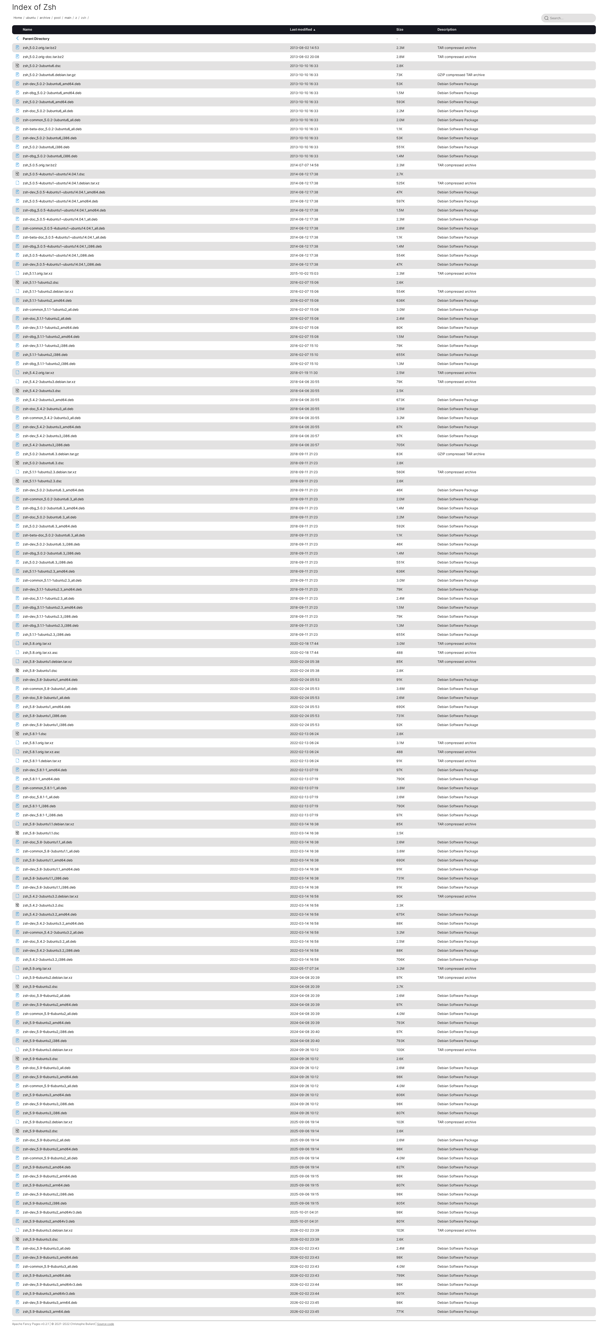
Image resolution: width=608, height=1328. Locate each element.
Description (446, 29)
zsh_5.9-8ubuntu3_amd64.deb (47, 1275)
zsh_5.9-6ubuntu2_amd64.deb (47, 1023)
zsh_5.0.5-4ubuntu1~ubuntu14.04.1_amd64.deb (60, 201)
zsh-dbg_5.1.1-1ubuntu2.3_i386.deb (51, 625)
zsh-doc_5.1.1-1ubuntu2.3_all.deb (48, 598)
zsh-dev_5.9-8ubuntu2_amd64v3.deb (52, 1212)
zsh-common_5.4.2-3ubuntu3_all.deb (52, 418)
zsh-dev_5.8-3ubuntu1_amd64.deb (50, 680)
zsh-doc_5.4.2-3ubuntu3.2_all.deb (49, 941)
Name (27, 29)
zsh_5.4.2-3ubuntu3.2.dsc (43, 905)
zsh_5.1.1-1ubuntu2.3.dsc (42, 481)
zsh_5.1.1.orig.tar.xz (37, 273)
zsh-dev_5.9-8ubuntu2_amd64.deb (50, 1149)
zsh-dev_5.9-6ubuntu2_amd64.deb (50, 1005)
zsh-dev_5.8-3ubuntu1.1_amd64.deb (51, 869)
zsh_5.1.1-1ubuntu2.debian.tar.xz (48, 291)
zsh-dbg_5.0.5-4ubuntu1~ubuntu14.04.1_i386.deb (62, 246)
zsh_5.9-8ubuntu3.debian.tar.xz (48, 1230)
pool (57, 17)
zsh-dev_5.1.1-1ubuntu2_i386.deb (49, 346)
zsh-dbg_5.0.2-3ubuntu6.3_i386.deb (52, 553)
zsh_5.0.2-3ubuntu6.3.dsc (43, 463)
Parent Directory (36, 39)
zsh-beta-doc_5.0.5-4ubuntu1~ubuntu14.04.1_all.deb (64, 237)
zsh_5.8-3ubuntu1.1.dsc (41, 833)
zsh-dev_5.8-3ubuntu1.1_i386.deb (49, 887)
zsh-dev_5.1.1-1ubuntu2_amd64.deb (51, 327)
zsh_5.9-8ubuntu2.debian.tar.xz (47, 1122)
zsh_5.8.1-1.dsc (35, 734)
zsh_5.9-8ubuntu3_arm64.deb (46, 1311)
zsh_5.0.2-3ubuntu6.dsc (42, 66)
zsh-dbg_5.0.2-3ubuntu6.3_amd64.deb (54, 508)
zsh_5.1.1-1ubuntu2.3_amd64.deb (49, 571)
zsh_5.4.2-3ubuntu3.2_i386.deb (48, 959)
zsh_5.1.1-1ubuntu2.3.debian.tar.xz (49, 472)
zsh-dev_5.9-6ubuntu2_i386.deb (48, 1032)
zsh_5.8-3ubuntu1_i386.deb (44, 716)
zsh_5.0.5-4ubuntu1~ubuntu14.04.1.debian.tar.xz (61, 183)
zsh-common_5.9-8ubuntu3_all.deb (50, 1266)
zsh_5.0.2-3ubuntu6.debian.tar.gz (49, 75)
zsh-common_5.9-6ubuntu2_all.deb (50, 1014)
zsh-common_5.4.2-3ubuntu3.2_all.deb (53, 932)
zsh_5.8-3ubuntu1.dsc (40, 671)
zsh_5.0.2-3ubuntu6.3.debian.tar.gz (51, 454)
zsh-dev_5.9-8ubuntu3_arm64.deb (50, 1302)
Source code (105, 1324)
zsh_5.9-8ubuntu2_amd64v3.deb (49, 1221)
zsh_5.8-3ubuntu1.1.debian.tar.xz (48, 824)
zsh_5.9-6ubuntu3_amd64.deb (47, 1095)
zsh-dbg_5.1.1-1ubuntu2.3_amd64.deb (53, 607)
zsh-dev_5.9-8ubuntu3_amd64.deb (50, 1257)
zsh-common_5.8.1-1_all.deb (45, 788)
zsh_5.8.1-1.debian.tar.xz (42, 761)
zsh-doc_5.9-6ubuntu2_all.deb (46, 996)
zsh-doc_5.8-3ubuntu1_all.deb (46, 698)
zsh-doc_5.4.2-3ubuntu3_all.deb (48, 409)
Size (399, 29)
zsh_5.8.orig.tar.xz (37, 643)
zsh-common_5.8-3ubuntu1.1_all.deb (51, 851)
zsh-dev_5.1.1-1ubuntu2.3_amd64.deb (52, 589)
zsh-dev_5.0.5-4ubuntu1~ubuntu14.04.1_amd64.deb (64, 192)
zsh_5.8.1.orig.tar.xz (38, 743)
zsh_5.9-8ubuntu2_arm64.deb (46, 1185)
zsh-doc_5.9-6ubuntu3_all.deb (47, 1068)
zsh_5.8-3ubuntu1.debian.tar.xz (47, 661)
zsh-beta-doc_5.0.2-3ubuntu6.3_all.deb (54, 535)
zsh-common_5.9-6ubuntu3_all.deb (50, 1086)
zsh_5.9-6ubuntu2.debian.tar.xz (47, 977)
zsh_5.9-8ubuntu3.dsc (40, 1239)
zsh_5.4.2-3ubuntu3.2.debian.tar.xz (50, 896)
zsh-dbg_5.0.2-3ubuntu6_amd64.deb (52, 93)
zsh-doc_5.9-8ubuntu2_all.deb (46, 1140)
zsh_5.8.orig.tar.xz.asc (40, 652)
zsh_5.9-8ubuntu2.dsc (40, 1131)
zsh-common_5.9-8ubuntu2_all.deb (50, 1158)
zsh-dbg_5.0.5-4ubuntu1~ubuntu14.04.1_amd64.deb (64, 210)
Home (18, 17)
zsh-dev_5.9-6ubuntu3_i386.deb (48, 1104)
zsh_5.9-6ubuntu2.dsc (40, 986)
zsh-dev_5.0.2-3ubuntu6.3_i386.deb (51, 544)
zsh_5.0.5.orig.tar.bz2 (40, 165)
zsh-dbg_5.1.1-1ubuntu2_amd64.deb (51, 336)
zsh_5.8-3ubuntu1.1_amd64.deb (48, 860)
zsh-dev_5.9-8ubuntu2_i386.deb (48, 1194)
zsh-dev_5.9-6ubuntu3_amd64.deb (50, 1077)
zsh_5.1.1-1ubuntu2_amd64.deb (47, 300)
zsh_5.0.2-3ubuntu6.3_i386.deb (48, 562)
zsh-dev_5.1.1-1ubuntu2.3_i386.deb (50, 616)
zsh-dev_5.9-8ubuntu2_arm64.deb (50, 1176)
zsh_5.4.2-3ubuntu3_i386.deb (46, 445)
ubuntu (31, 17)
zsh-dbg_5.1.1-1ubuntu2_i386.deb (49, 364)
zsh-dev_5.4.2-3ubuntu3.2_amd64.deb (53, 923)
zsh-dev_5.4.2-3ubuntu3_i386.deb (50, 436)
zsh (83, 17)
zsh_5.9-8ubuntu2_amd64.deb (47, 1167)
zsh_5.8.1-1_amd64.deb (41, 779)
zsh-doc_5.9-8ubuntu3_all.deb (47, 1248)
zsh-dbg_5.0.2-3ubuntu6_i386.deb (50, 156)
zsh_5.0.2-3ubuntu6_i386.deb (46, 147)
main (68, 17)
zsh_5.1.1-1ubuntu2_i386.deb (45, 355)
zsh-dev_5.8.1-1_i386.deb (43, 815)
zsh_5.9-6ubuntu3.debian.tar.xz (48, 1050)
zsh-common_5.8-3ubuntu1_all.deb (50, 689)
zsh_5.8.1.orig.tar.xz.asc (41, 752)
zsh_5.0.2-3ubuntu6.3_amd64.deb (50, 526)
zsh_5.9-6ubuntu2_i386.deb (45, 1041)
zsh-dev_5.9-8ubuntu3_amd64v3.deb (52, 1284)
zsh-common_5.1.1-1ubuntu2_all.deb (51, 309)
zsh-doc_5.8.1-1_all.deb (41, 797)
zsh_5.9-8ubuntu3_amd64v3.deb (49, 1293)
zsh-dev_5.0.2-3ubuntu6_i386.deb (50, 138)
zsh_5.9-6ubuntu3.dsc (40, 1059)
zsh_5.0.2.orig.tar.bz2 (39, 48)
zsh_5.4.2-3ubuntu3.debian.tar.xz (49, 382)
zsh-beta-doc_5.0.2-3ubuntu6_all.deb (52, 129)
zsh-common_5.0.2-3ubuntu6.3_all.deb (53, 499)
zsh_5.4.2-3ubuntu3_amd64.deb (48, 400)
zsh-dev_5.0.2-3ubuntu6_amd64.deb (52, 84)
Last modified (301, 29)
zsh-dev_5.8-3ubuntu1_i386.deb (48, 725)
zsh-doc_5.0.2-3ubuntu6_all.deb (48, 111)
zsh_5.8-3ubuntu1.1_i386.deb (46, 878)
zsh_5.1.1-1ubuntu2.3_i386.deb (47, 634)
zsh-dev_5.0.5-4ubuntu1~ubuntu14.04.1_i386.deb (62, 264)
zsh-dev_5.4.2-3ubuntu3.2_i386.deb (51, 950)
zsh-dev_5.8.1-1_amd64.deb (45, 770)
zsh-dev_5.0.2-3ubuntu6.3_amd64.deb (53, 490)
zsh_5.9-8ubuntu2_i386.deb (45, 1203)
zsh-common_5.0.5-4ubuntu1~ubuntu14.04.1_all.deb (64, 228)
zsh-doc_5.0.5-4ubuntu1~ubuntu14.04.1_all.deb (60, 219)
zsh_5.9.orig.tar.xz (37, 968)
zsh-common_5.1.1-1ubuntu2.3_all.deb (52, 580)
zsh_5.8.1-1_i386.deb (39, 806)
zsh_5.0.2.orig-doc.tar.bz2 (43, 57)
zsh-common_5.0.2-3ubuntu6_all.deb (52, 120)
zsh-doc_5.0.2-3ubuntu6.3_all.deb (49, 517)
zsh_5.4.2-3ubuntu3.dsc (42, 391)
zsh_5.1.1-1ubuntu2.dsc (41, 282)
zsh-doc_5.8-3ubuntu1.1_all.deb (47, 842)
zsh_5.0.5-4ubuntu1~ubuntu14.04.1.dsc (54, 174)
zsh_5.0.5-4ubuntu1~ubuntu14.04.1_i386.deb (58, 255)
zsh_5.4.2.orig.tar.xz (38, 373)
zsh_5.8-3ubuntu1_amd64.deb (47, 707)
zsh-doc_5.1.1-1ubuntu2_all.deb (47, 318)
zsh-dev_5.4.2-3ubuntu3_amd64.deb (52, 427)
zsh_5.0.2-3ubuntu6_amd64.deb (48, 102)
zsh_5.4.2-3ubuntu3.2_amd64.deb (50, 914)
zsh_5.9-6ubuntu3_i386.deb (45, 1113)
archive (45, 17)
